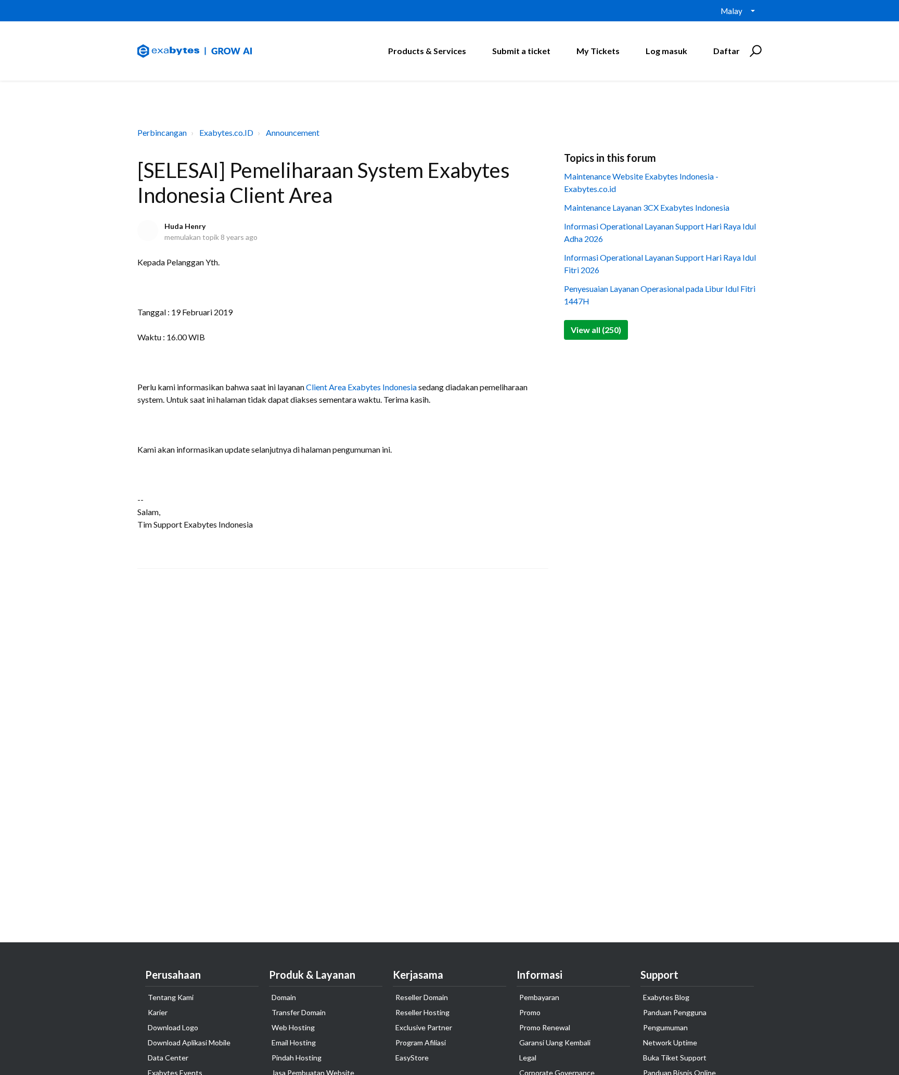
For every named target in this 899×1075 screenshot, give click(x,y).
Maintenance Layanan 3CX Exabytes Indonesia (646, 207)
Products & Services (427, 51)
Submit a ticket (521, 51)
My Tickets (598, 51)
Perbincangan (162, 132)
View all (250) (596, 330)
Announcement (292, 132)
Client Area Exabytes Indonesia (361, 387)
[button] (754, 51)
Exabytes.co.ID (226, 132)
